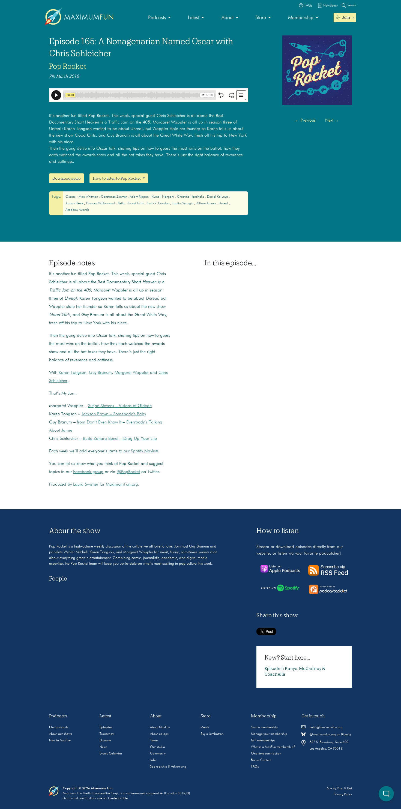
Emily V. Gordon (158, 203)
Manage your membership (269, 734)
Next (332, 120)
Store (261, 17)
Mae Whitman (89, 197)
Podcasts (157, 17)
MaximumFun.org (122, 484)
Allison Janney (206, 203)
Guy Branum (100, 373)
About (228, 17)
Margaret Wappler (132, 373)
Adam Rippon (139, 197)
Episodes (106, 727)
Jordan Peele (74, 203)
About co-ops (159, 734)
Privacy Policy (343, 794)
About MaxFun (160, 727)
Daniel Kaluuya (218, 197)
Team (154, 740)
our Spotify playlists (141, 451)
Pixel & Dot (344, 788)
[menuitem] (159, 18)
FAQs (255, 766)
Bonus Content (261, 760)
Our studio (157, 747)
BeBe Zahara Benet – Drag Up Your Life (120, 439)
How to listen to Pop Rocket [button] (117, 178)
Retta (121, 203)
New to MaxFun (60, 740)
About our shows (60, 734)
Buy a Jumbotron (211, 734)
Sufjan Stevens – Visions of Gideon (120, 406)
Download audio (66, 178)
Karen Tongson (72, 373)
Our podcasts (58, 727)
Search (351, 5)
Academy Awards (77, 210)
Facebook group (88, 472)
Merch (204, 727)
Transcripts (107, 734)
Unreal (224, 203)
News (103, 747)
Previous (305, 120)
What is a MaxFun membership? (273, 747)
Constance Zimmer (114, 197)
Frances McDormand (101, 203)
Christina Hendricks (191, 197)
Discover (105, 740)
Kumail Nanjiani (163, 197)
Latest (193, 17)
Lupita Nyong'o (183, 203)
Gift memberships (263, 740)
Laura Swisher (85, 484)
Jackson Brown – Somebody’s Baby (114, 414)
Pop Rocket (67, 66)
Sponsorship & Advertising (168, 766)
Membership (300, 17)
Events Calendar (111, 753)
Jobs (153, 760)
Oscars (70, 197)
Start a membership (264, 727)
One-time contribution (266, 753)
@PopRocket (128, 472)
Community (158, 753)
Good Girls (136, 203)
